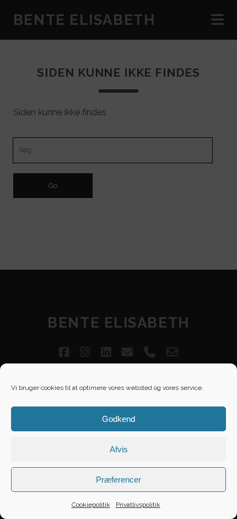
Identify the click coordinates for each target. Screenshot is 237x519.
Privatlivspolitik (138, 505)
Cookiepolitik (91, 505)
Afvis (119, 449)
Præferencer (118, 479)
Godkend (118, 419)
